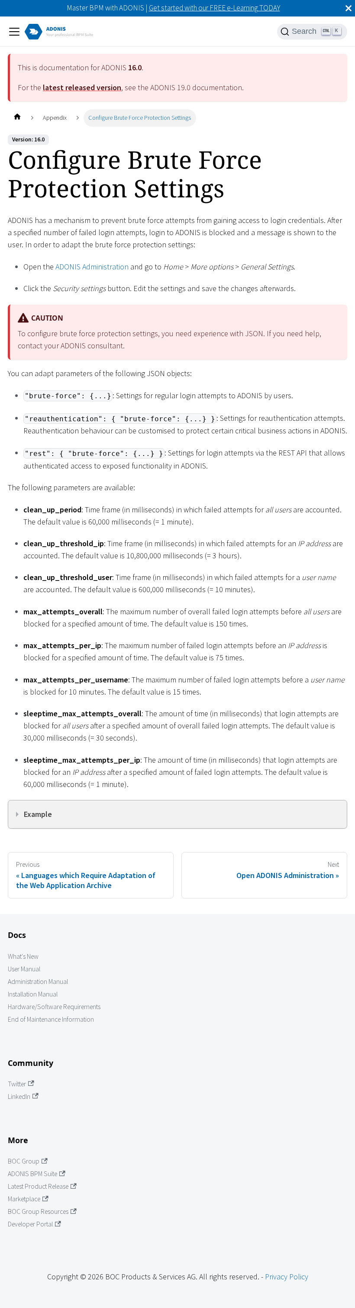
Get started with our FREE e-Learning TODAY (214, 8)
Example (38, 814)
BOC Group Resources (38, 1211)
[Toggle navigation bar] (14, 31)
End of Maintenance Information (51, 1019)
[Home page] (17, 117)
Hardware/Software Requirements (54, 1007)
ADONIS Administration (92, 267)
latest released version (82, 87)
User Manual (24, 969)
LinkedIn (19, 1096)
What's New (23, 956)
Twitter (17, 1084)
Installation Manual (33, 994)
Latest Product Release (38, 1186)
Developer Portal (30, 1224)
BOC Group (23, 1161)
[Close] (348, 8)
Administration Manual (38, 981)
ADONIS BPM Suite (32, 1174)
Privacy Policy (286, 1277)
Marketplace (24, 1199)
